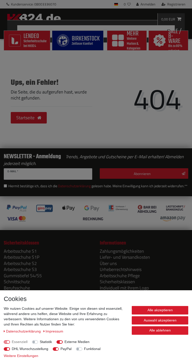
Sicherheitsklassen (117, 281)
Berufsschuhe (17, 287)
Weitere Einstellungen (21, 356)
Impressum (54, 331)
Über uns (108, 263)
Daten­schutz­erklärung (24, 331)
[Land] (116, 4)
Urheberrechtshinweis (121, 269)
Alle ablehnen (160, 330)
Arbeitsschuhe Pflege (120, 275)
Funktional (92, 349)
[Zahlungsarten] (96, 213)
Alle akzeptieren (160, 310)
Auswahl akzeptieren (160, 320)
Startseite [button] (26, 117)
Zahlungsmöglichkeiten (122, 251)
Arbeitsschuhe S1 (20, 251)
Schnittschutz (17, 281)
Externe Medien (77, 342)
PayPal (66, 349)
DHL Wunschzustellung (30, 349)
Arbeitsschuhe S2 (20, 263)
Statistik (46, 342)
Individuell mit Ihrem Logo (124, 287)
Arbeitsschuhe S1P (22, 257)
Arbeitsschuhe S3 (20, 269)
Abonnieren (142, 173)
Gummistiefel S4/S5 (23, 275)
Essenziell (20, 342)
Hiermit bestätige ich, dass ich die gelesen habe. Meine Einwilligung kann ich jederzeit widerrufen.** (98, 186)
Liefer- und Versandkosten (125, 257)
